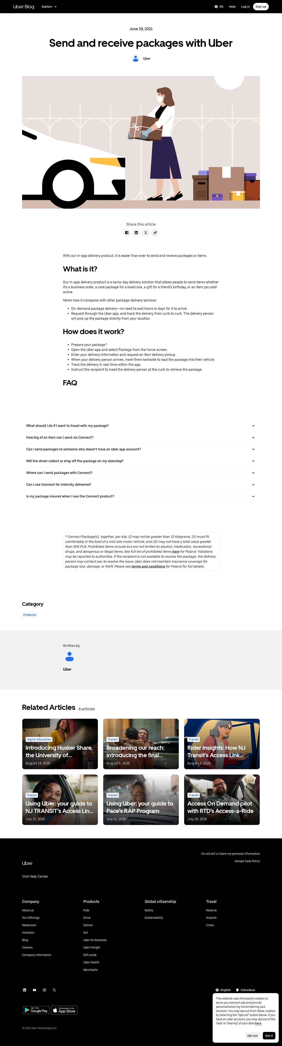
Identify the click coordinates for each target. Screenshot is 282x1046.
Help (232, 6)
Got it (269, 1035)
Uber (27, 863)
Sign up (261, 6)
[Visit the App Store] (64, 1010)
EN (221, 6)
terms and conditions (148, 566)
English (225, 990)
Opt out (252, 1035)
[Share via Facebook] (127, 232)
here (175, 551)
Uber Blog (23, 7)
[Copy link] (155, 232)
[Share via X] (146, 232)
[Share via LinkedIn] (136, 232)
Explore (47, 6)
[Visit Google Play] (36, 1010)
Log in (245, 6)
